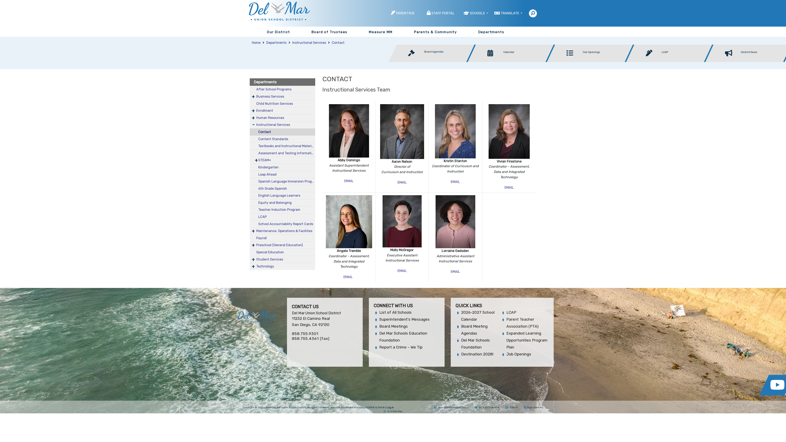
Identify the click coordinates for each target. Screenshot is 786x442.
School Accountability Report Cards (285, 224)
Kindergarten (268, 167)
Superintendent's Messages (404, 319)
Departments (491, 32)
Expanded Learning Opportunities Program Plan (527, 340)
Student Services (269, 259)
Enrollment (264, 111)
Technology (265, 266)
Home (256, 43)
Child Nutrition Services (274, 104)
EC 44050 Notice (489, 407)
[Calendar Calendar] (511, 61)
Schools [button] (478, 13)
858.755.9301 (305, 333)
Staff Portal (442, 13)
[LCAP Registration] (670, 61)
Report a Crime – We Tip (400, 347)
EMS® (381, 407)
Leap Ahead (267, 174)
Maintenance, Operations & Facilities (284, 231)
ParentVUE (405, 13)
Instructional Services (309, 43)
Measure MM (381, 32)
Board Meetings (393, 326)
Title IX (514, 407)
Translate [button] (510, 13)
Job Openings (518, 354)
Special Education (270, 252)
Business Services (270, 96)
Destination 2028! (477, 354)
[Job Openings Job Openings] (591, 61)
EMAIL (348, 181)
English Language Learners (279, 195)
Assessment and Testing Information (286, 153)
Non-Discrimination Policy (453, 407)
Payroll (261, 238)
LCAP (262, 217)
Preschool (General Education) (279, 245)
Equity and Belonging (275, 203)
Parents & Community (435, 32)
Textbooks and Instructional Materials (286, 146)
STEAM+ (264, 160)
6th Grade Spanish (272, 189)
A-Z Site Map (394, 411)
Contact (338, 43)
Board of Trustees (330, 32)
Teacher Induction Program (279, 210)
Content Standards (273, 139)
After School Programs (273, 89)
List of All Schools (395, 312)
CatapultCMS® (366, 407)
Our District (278, 32)
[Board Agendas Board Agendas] (432, 61)
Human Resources (270, 118)
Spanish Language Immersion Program (286, 181)
